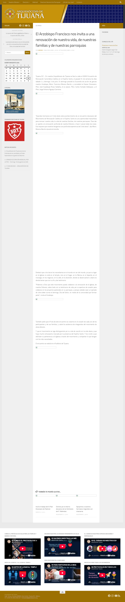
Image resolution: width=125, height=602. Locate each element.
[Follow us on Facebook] (20, 25)
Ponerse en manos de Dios (109, 45)
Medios (40, 50)
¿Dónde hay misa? (68, 2)
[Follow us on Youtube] (26, 25)
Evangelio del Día (107, 41)
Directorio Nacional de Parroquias (50, 2)
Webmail (35, 2)
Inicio (4, 2)
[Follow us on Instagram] (23, 25)
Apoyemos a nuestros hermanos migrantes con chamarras (84, 509)
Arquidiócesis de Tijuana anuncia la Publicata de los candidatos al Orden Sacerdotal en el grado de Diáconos (15, 153)
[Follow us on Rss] (29, 25)
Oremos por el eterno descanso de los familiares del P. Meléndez (64, 509)
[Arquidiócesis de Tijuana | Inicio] (24, 14)
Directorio (26, 2)
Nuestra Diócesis (14, 2)
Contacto (79, 2)
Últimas (38, 25)
